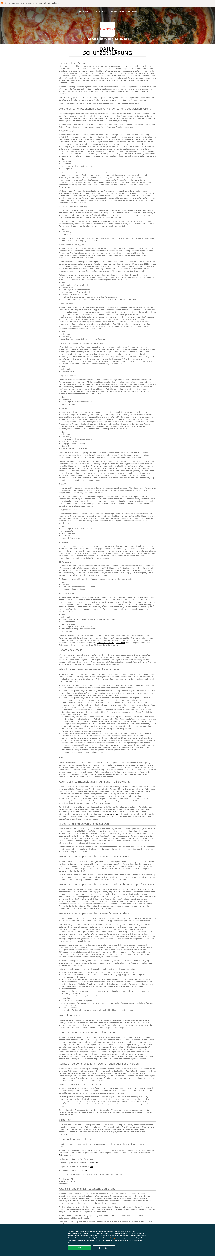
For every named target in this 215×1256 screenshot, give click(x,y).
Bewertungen (100, 11)
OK (79, 1248)
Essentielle (104, 1248)
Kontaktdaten (117, 11)
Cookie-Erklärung (73, 499)
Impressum (133, 11)
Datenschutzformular (112, 814)
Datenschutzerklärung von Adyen (111, 642)
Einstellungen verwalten (116, 1238)
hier (143, 991)
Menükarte (84, 11)
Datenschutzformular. (68, 1155)
